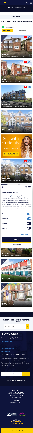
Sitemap (16, 400)
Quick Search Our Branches (15, 380)
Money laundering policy (16, 393)
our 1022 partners (11, 195)
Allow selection (16, 244)
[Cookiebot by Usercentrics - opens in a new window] (24, 187)
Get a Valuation (17, 430)
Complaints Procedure (16, 395)
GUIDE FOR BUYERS (6, 345)
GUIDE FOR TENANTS (6, 351)
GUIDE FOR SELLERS (6, 341)
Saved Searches (20, 7)
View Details (16, 43)
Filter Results (16, 16)
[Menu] (31, 2)
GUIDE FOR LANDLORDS (7, 348)
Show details (24, 234)
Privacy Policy (16, 390)
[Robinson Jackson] (4, 3)
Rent (12, 7)
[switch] (29, 218)
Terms (16, 399)
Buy (9, 7)
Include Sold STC (9, 27)
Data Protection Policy (16, 392)
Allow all (16, 239)
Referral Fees (16, 397)
